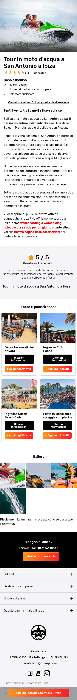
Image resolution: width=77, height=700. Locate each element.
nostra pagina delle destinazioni (37, 232)
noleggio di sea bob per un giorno (27, 227)
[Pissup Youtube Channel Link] (38, 673)
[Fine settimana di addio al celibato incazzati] (38, 6)
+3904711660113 (21, 657)
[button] (4, 26)
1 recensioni (37, 72)
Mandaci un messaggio (41, 556)
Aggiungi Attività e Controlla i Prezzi (38, 693)
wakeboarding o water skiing (40, 223)
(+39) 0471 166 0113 (44, 548)
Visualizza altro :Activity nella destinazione (38, 102)
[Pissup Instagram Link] (47, 673)
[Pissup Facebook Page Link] (30, 673)
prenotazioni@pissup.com (39, 663)
